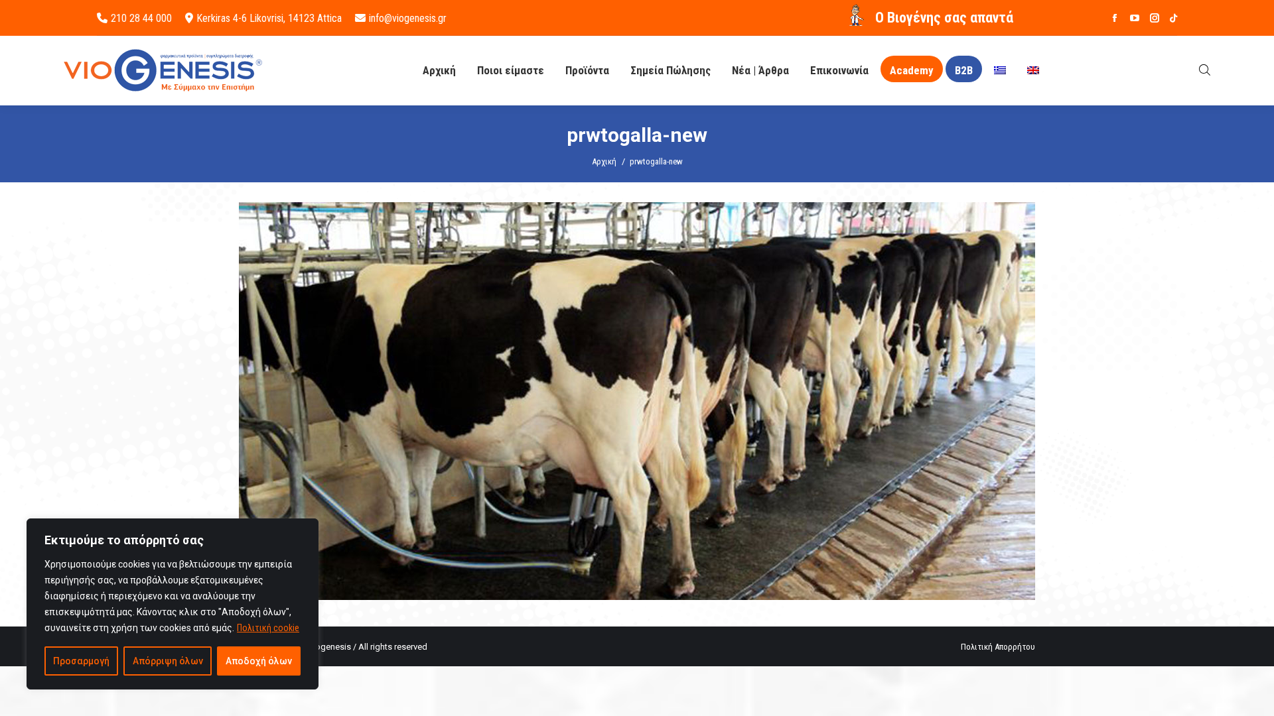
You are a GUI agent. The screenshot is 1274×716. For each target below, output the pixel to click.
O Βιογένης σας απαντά (944, 17)
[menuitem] (1000, 70)
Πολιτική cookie (268, 628)
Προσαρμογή (81, 661)
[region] (172, 603)
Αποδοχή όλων (259, 661)
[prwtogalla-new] (637, 401)
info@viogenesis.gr (408, 18)
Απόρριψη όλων (168, 661)
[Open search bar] (1204, 70)
